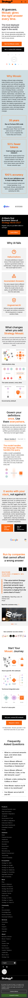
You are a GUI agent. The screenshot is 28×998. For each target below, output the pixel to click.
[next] (25, 569)
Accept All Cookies (14, 995)
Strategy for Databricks (8, 870)
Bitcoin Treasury (6, 939)
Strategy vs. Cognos (7, 900)
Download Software (7, 917)
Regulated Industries (7, 874)
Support (4, 926)
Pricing (3, 829)
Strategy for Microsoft (8, 867)
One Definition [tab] (22, 439)
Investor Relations (7, 950)
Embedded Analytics (7, 827)
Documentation (6, 910)
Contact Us (5, 945)
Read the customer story (9, 600)
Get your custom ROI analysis (14, 717)
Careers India (5, 943)
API (3, 907)
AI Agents (4, 816)
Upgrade (4, 931)
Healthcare (5, 839)
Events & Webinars (7, 884)
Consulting (4, 922)
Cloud (3, 924)
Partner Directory (6, 914)
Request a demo (14, 723)
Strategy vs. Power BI (8, 902)
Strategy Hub (5, 957)
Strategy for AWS (6, 863)
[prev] (20, 569)
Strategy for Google (7, 865)
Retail (3, 835)
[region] (14, 989)
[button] (14, 754)
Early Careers (5, 948)
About (3, 934)
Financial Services (7, 837)
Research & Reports (7, 886)
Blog (3, 882)
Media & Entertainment (8, 853)
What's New (5, 895)
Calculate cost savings (7, 528)
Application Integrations (8, 813)
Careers (4, 941)
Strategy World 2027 (7, 891)
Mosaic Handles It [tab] (10, 439)
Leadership (5, 952)
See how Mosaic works (11, 44)
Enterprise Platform (7, 823)
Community (5, 905)
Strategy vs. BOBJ (7, 898)
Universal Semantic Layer (9, 809)
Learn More (14, 232)
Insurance (4, 848)
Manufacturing (6, 851)
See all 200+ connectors (20, 528)
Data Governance (6, 811)
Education (4, 844)
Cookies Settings (14, 991)
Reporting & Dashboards (8, 825)
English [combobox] (5, 963)
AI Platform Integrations (8, 820)
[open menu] (25, 1)
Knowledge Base (6, 912)
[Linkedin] (6, 966)
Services (4, 920)
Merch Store (5, 954)
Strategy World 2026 (7, 889)
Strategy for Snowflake (8, 872)
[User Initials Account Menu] (21, 1)
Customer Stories (6, 893)
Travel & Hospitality (7, 857)
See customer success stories (13, 631)
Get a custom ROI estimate (12, 49)
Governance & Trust (7, 818)
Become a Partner (7, 936)
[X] (3, 966)
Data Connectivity (6, 876)
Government (5, 846)
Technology (5, 855)
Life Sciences (5, 841)
